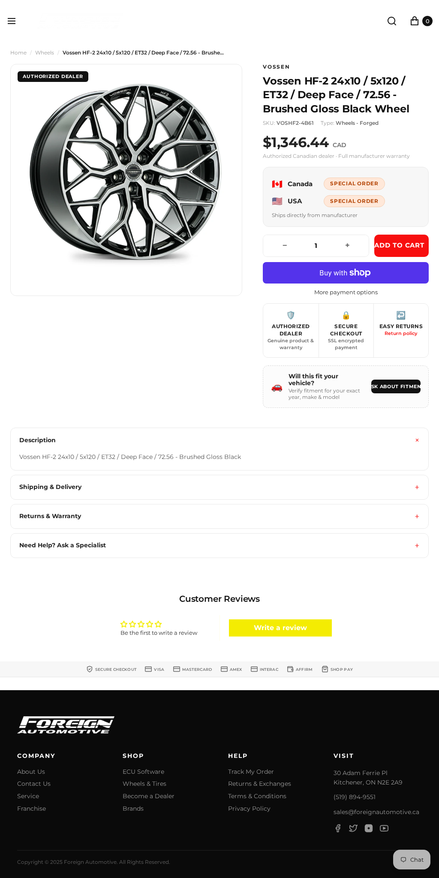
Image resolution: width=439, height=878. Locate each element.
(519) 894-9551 (355, 797)
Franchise (31, 808)
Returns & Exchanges (259, 783)
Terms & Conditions (257, 796)
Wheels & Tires (144, 783)
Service (28, 796)
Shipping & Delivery (50, 487)
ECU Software (143, 771)
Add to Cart (399, 245)
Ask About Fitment (396, 386)
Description (37, 440)
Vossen (276, 67)
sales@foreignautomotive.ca (376, 812)
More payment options (346, 292)
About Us (31, 771)
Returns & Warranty (50, 516)
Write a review (280, 628)
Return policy (401, 333)
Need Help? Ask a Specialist (62, 545)
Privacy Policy (249, 808)
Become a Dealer (148, 796)
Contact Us (34, 783)
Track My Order (251, 771)
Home (18, 53)
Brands (133, 808)
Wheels (44, 53)
